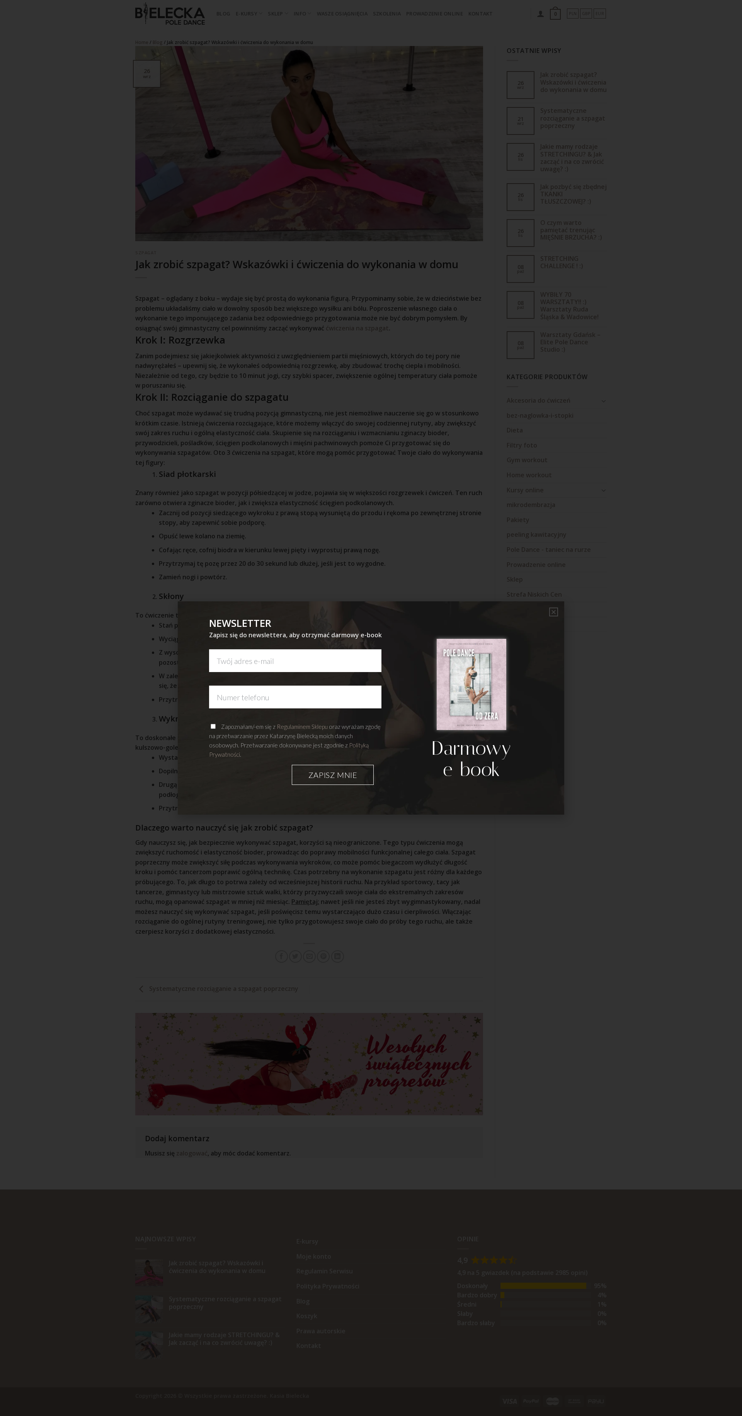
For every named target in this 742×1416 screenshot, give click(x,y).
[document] (371, 708)
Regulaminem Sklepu (302, 726)
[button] (553, 612)
